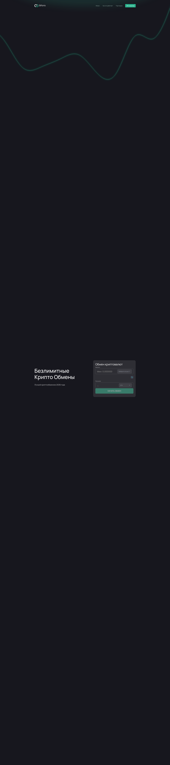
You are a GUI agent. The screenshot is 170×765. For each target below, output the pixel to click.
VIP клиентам (130, 6)
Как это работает (108, 6)
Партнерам (119, 6)
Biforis (42, 5)
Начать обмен (114, 391)
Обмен (98, 6)
